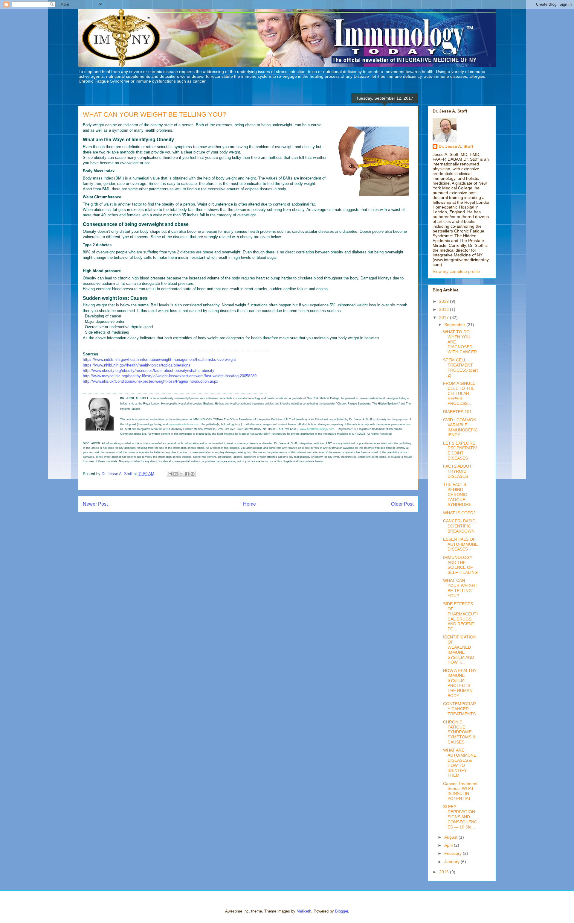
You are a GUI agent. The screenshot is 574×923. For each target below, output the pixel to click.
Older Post (402, 504)
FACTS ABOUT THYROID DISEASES (457, 471)
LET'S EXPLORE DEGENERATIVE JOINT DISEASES (460, 450)
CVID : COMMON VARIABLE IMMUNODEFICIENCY (460, 427)
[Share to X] (181, 474)
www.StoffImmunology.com (317, 429)
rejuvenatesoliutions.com (184, 424)
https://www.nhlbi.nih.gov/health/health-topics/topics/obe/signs (136, 365)
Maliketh (304, 911)
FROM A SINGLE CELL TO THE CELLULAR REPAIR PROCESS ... (459, 393)
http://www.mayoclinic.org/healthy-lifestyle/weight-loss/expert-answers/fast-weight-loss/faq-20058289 (170, 376)
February (453, 853)
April (449, 845)
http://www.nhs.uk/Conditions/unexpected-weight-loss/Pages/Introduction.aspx (150, 381)
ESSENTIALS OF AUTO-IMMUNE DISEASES (460, 544)
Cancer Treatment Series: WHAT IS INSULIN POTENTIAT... (460, 791)
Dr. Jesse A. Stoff (456, 146)
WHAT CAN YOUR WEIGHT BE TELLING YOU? (460, 588)
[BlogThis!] (175, 474)
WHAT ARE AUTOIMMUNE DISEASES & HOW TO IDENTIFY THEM (459, 763)
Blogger (341, 911)
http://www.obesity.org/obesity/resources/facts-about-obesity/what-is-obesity (148, 370)
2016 (444, 871)
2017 (444, 317)
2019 (444, 301)
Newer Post (95, 504)
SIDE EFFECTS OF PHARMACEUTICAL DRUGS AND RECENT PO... (460, 616)
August (451, 837)
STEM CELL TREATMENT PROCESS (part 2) (460, 367)
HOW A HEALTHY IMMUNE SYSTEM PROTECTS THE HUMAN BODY (460, 683)
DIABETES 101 (457, 411)
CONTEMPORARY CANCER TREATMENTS (459, 708)
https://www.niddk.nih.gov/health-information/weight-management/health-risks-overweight (159, 359)
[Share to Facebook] (187, 474)
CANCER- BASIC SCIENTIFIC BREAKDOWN (459, 525)
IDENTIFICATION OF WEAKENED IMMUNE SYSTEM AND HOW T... (459, 650)
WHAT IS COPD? (459, 512)
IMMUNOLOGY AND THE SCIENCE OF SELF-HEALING (460, 565)
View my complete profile (456, 271)
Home (249, 504)
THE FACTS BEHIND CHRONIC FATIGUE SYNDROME (457, 494)
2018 (444, 309)
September (455, 324)
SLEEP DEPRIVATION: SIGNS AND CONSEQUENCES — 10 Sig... (460, 816)
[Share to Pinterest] (193, 474)
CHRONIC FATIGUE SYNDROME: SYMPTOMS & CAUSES (459, 732)
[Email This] (170, 474)
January (452, 861)
